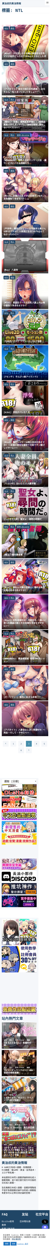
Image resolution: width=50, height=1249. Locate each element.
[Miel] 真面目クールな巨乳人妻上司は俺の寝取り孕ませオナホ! (24, 304)
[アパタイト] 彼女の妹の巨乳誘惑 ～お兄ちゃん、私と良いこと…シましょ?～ (24, 90)
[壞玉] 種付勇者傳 (13, 554)
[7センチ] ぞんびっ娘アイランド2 (21, 376)
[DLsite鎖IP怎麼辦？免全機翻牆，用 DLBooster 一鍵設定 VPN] (19, 794)
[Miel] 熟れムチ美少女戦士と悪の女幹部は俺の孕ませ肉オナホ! (24, 589)
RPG (6, 313)
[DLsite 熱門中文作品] (19, 843)
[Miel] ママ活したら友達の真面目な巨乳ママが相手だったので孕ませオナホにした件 (25, 55)
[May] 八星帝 (11, 269)
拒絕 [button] (13, 1244)
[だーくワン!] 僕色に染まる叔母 (20, 697)
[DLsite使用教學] (19, 971)
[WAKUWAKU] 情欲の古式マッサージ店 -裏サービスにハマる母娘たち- (25, 161)
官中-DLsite (23, 135)
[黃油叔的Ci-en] (19, 893)
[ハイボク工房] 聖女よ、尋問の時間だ (23, 519)
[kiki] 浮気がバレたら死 (17, 412)
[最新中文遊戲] (19, 819)
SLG (6, 99)
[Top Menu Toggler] (47, 2)
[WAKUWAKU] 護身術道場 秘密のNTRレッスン (24, 660)
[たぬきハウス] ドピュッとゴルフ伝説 (23, 341)
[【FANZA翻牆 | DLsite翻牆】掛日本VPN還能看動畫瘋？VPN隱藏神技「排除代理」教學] (19, 806)
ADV (6, 28)
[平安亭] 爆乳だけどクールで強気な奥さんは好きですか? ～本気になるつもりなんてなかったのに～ (25, 231)
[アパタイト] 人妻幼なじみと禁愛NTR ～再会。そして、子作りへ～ (24, 731)
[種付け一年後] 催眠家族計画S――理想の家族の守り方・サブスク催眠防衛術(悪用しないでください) (24, 124)
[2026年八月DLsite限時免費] (19, 944)
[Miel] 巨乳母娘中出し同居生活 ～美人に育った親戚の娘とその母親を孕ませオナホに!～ (25, 623)
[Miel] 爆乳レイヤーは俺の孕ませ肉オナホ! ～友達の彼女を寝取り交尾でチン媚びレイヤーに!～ (24, 445)
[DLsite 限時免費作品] (19, 1014)
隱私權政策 (16, 1239)
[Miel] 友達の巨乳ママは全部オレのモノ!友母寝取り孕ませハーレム (25, 197)
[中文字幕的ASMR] (19, 869)
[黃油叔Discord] (19, 881)
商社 (12, 28)
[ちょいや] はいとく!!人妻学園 (20, 483)
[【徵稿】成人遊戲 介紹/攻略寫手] (19, 906)
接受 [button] (6, 1243)
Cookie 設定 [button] (22, 1244)
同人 (12, 99)
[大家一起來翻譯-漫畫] (19, 831)
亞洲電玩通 (25, 1221)
